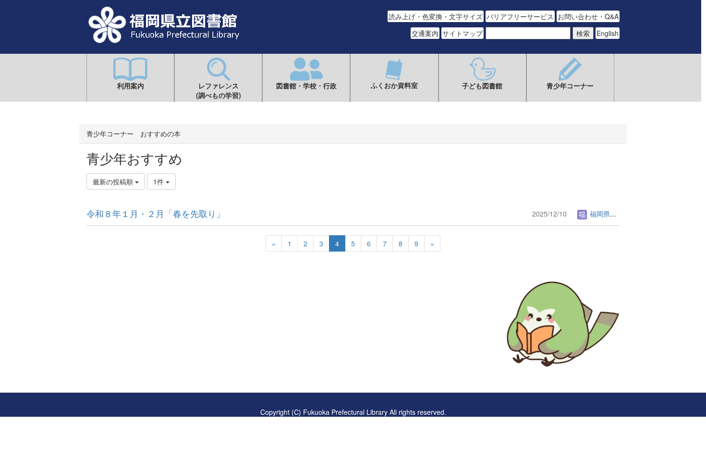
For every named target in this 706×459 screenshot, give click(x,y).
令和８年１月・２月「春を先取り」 (155, 213)
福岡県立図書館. (613, 213)
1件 (159, 181)
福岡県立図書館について (123, 353)
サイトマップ (462, 33)
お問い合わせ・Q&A (588, 16)
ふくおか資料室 (394, 85)
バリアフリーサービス (520, 16)
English (607, 33)
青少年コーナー (570, 85)
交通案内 (425, 33)
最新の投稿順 (114, 181)
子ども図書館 (482, 85)
